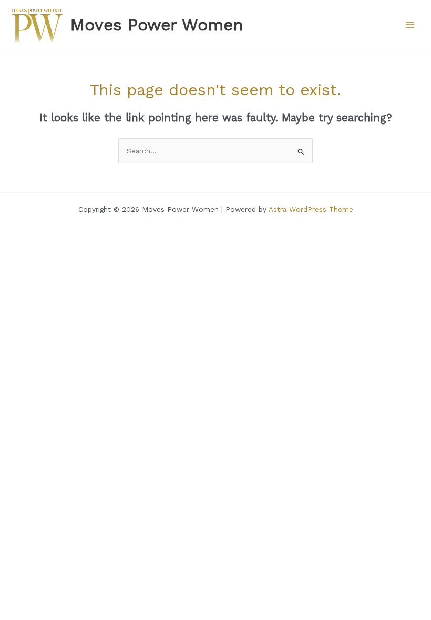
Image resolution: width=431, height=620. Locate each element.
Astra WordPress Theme (311, 209)
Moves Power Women (156, 25)
